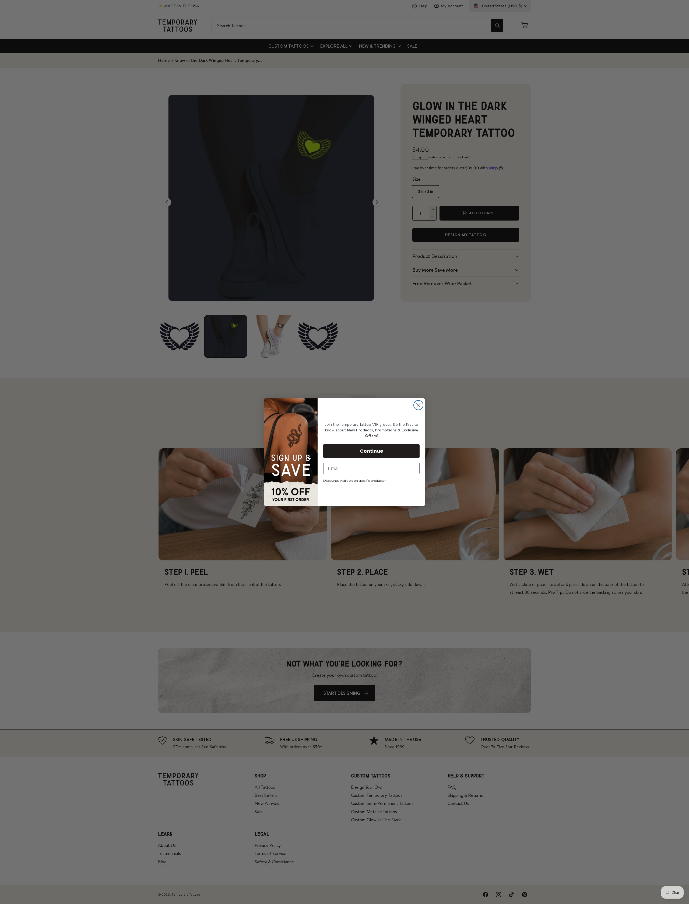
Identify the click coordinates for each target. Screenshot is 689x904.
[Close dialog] (418, 405)
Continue (371, 451)
